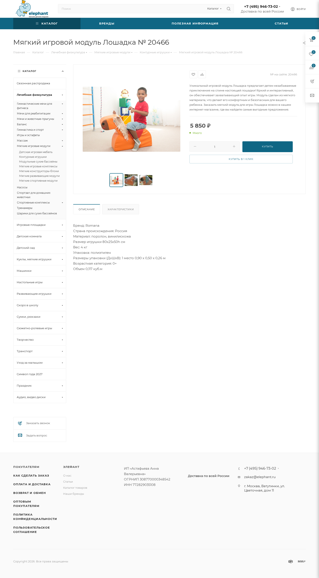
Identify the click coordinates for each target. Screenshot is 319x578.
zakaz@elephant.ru (260, 477)
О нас (67, 475)
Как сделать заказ (31, 475)
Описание (87, 209)
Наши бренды (73, 493)
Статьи (68, 481)
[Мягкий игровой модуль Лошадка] (131, 119)
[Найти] (228, 8)
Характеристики (121, 209)
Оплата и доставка (32, 484)
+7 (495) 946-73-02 (261, 7)
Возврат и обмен (29, 493)
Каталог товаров (75, 487)
